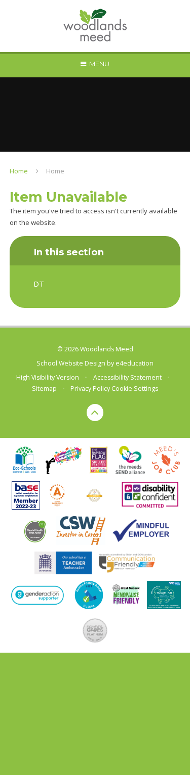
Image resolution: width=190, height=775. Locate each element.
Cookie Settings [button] (134, 388)
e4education (135, 363)
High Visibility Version (47, 377)
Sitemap (44, 388)
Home (19, 170)
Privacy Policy (90, 388)
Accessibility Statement (127, 377)
